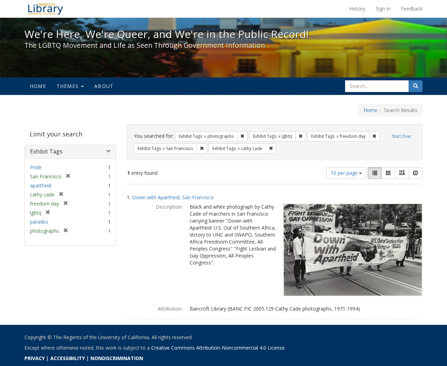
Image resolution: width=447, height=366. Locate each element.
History (357, 8)
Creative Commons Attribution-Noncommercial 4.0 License (218, 347)
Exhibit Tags (46, 151)
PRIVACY (34, 358)
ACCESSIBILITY (67, 358)
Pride (36, 167)
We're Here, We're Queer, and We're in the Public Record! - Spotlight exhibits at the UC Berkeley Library (45, 8)
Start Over (402, 136)
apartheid (40, 185)
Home (38, 86)
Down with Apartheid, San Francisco (173, 197)
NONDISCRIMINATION (116, 358)
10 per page (345, 173)
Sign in (383, 8)
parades (39, 221)
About (103, 86)
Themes (68, 86)
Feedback (412, 8)
